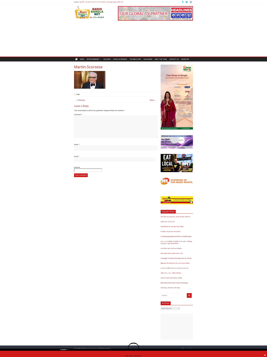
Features (107, 59)
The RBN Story (135, 59)
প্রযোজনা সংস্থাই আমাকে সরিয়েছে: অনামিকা (171, 278)
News (82, 59)
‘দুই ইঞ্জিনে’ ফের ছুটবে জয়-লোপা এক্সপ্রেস (170, 231)
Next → (153, 100)
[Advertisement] (133, 41)
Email (76, 156)
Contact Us (174, 59)
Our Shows (148, 59)
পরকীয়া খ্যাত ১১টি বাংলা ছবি (167, 222)
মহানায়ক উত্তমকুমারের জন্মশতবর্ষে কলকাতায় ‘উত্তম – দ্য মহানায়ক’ (96, 2)
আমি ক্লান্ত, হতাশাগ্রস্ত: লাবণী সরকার (170, 288)
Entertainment (93, 59)
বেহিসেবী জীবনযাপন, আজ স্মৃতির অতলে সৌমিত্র (172, 227)
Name (77, 144)
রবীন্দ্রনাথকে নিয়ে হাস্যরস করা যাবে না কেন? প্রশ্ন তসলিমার (175, 263)
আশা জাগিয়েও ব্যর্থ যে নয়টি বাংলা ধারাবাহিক (171, 248)
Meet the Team (161, 59)
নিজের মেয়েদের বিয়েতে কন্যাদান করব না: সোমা (172, 253)
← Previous (80, 100)
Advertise (185, 59)
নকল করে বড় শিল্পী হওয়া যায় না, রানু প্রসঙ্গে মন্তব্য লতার (174, 268)
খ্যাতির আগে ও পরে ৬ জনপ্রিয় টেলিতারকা (171, 273)
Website (77, 167)
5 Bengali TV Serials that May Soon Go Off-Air (176, 258)
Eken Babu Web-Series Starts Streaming (174, 283)
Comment (78, 114)
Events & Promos (120, 59)
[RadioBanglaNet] (76, 59)
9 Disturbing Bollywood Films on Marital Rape (176, 236)
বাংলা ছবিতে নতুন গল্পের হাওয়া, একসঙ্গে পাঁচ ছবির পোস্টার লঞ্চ (175, 217)
